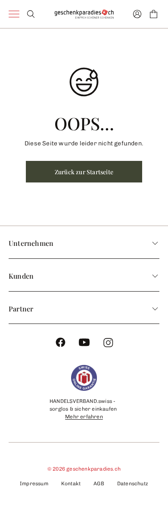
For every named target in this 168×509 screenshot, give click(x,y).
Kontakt (71, 484)
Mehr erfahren (84, 417)
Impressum (34, 484)
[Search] (31, 14)
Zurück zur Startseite (84, 172)
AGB (98, 484)
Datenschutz (132, 484)
